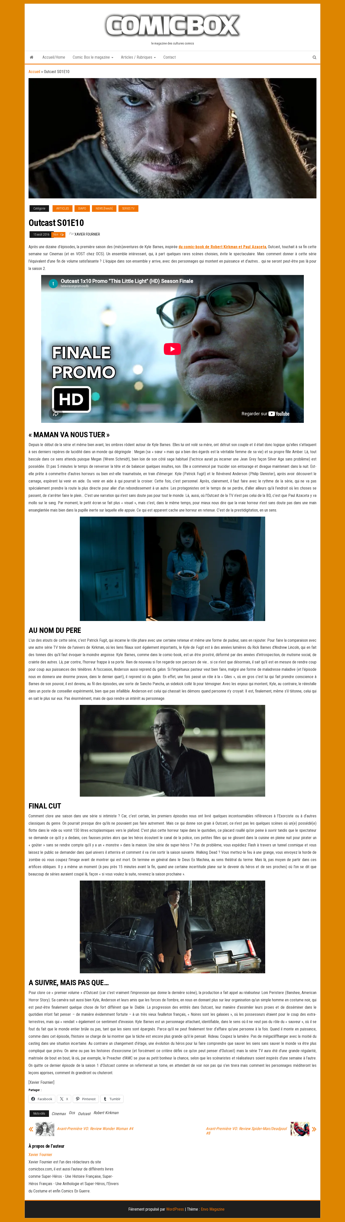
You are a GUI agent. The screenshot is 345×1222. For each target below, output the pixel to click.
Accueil (34, 71)
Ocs (72, 1112)
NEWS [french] (104, 208)
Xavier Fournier (87, 234)
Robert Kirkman (105, 1112)
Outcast (84, 1113)
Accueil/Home (53, 57)
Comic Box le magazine (92, 57)
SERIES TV (128, 208)
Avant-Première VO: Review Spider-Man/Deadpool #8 (246, 1131)
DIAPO (82, 208)
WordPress (175, 1209)
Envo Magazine (213, 1209)
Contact (169, 57)
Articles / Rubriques (137, 57)
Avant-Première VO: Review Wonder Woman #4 (95, 1128)
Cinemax (59, 1113)
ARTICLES (62, 208)
